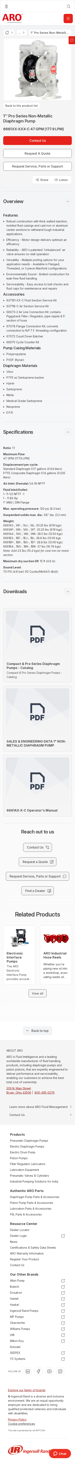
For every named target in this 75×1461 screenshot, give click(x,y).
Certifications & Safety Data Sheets (33, 1247)
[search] (68, 6)
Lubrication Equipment (24, 1169)
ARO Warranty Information (27, 1253)
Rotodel (15, 1347)
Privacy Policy (17, 1419)
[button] (37, 201)
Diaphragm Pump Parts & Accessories (34, 1197)
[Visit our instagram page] (60, 1371)
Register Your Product (24, 1259)
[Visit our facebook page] (38, 1371)
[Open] (68, 18)
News (13, 1241)
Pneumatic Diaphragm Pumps (29, 1140)
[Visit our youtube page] (49, 1371)
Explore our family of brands (26, 1390)
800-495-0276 (45, 1092)
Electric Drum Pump (22, 1152)
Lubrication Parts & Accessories (30, 1208)
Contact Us (17, 1265)
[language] (6, 6)
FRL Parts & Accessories (26, 1214)
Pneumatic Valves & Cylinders (29, 1175)
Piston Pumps (19, 1158)
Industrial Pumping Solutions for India (34, 1181)
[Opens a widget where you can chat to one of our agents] (60, 1454)
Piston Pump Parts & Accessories (31, 1202)
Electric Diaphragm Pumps (27, 1146)
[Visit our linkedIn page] (28, 1371)
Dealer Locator (20, 1230)
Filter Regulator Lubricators (27, 1164)
